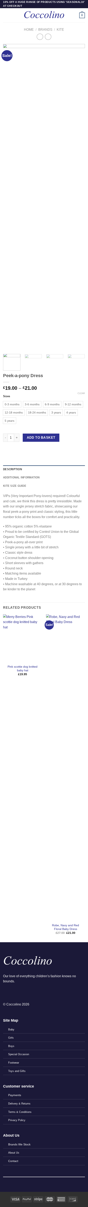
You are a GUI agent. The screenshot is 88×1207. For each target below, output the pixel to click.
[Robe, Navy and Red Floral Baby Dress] (65, 767)
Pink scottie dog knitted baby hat (22, 668)
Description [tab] (12, 469)
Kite (60, 29)
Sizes (6, 396)
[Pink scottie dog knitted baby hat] (22, 638)
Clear (81, 393)
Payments (14, 1095)
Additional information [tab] (21, 477)
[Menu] (5, 15)
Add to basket (41, 437)
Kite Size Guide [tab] (14, 485)
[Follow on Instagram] (13, 992)
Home (29, 29)
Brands (45, 29)
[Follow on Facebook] (6, 992)
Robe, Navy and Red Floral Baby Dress (65, 927)
